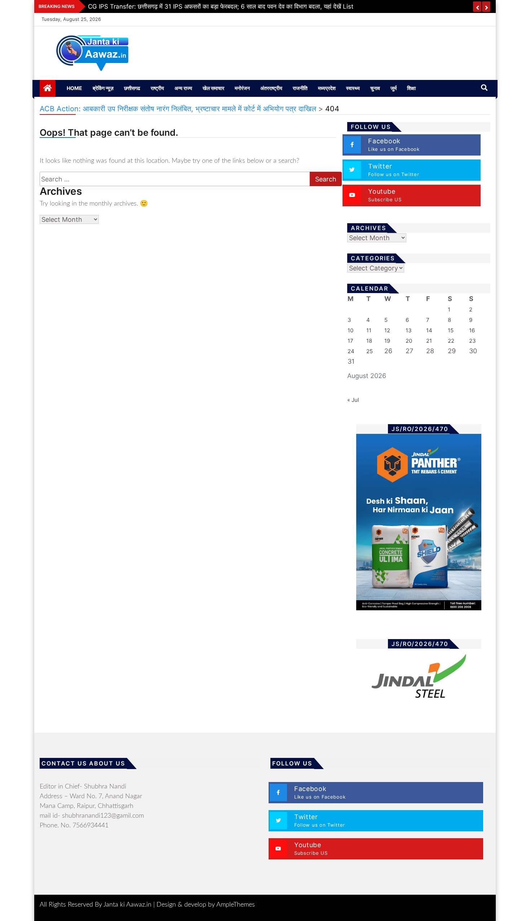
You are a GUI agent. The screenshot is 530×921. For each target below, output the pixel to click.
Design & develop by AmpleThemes (205, 905)
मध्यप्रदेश (327, 88)
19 (387, 340)
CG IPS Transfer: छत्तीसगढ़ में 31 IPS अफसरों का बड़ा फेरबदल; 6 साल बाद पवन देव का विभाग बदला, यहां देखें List (220, 6)
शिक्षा (411, 88)
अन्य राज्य (183, 88)
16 (472, 330)
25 (369, 351)
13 (409, 330)
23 (472, 340)
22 (451, 340)
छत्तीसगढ (132, 88)
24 (351, 351)
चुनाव (375, 88)
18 (369, 340)
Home (74, 88)
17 (350, 340)
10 (350, 330)
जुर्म (393, 88)
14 (429, 330)
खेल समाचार (213, 88)
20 (409, 340)
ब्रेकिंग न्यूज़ (103, 88)
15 (451, 330)
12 (387, 330)
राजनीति (300, 88)
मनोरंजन (242, 88)
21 (429, 340)
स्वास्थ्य (353, 88)
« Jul (353, 399)
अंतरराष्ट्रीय (271, 88)
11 (368, 330)
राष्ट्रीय (157, 88)
